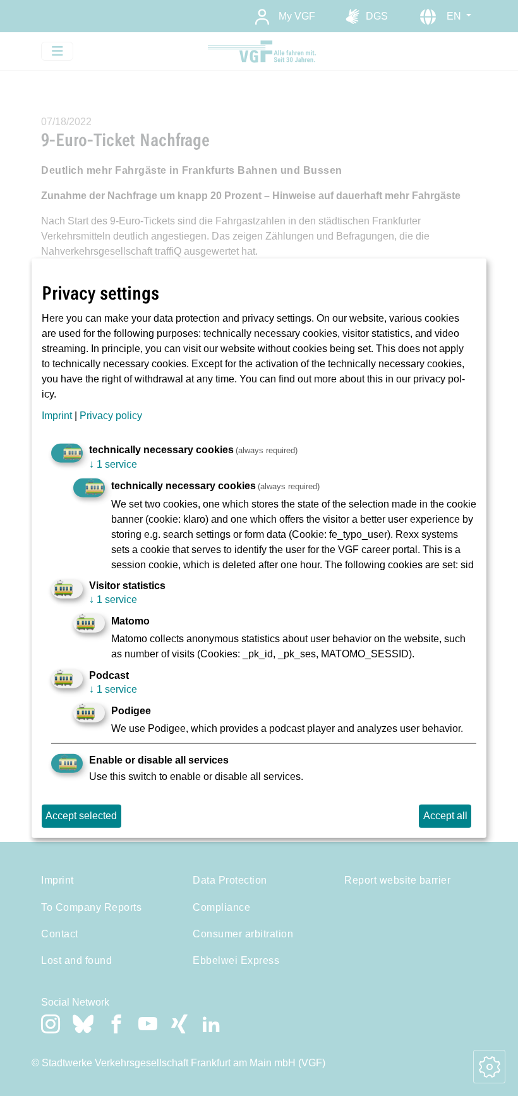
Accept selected (81, 815)
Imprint (57, 415)
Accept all (445, 815)
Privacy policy (111, 415)
